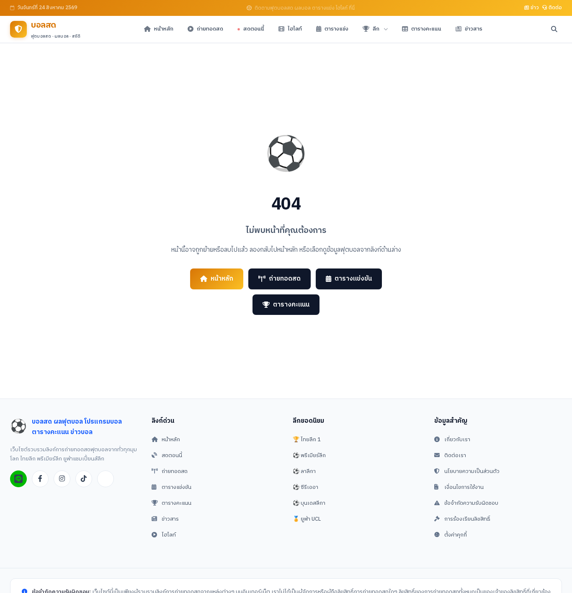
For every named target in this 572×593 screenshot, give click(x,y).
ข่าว (535, 8)
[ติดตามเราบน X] (105, 478)
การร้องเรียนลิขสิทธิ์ (467, 519)
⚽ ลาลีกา (304, 471)
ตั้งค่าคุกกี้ (455, 534)
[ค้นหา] (554, 29)
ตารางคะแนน (291, 304)
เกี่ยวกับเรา (457, 439)
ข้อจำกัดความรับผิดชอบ (471, 503)
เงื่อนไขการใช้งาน (464, 487)
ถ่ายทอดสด (285, 278)
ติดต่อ (555, 8)
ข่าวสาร (170, 519)
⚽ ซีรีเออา (305, 487)
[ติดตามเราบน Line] (18, 478)
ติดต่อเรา (455, 455)
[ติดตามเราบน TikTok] (83, 478)
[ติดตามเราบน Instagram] (62, 478)
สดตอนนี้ (172, 455)
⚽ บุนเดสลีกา (309, 503)
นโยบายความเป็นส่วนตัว (472, 471)
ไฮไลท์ (169, 534)
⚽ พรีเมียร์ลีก (309, 455)
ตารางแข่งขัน (353, 278)
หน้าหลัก (222, 278)
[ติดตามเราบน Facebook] (40, 478)
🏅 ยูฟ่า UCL (307, 519)
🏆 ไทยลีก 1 (307, 439)
